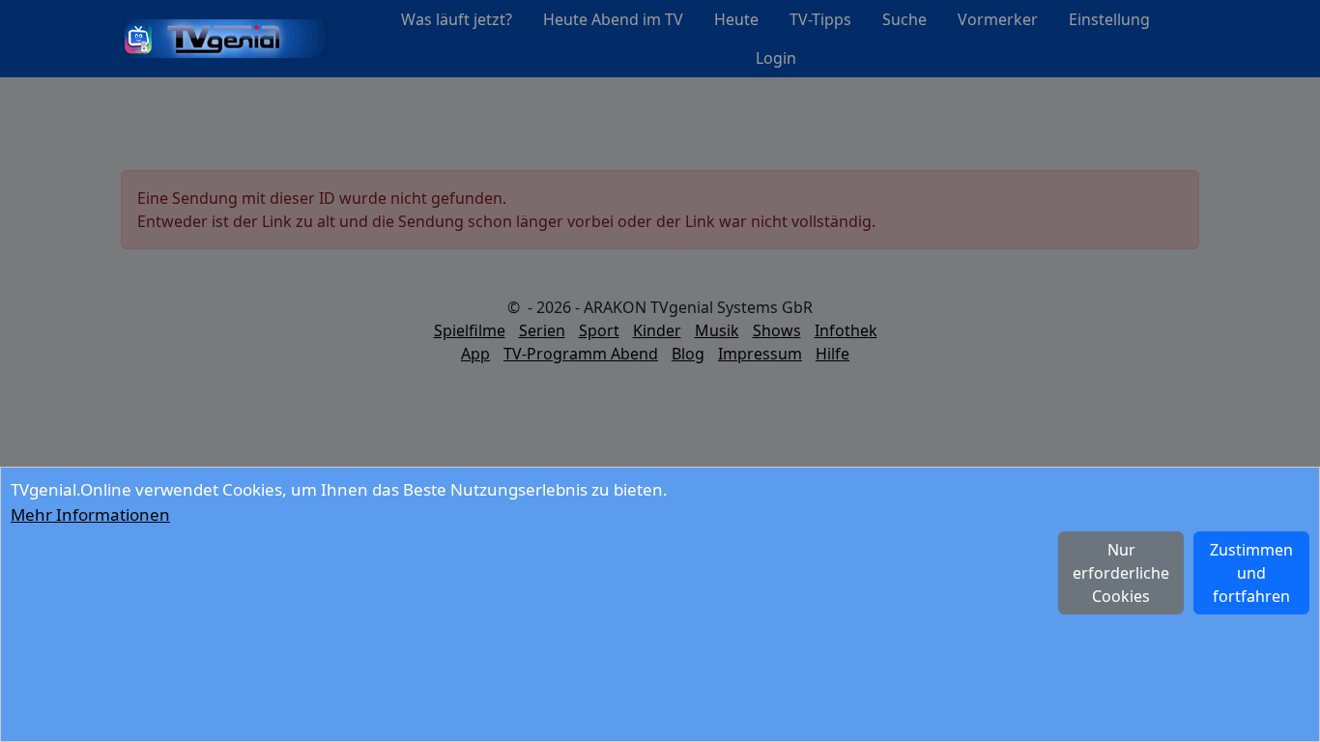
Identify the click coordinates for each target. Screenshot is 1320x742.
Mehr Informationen (90, 514)
